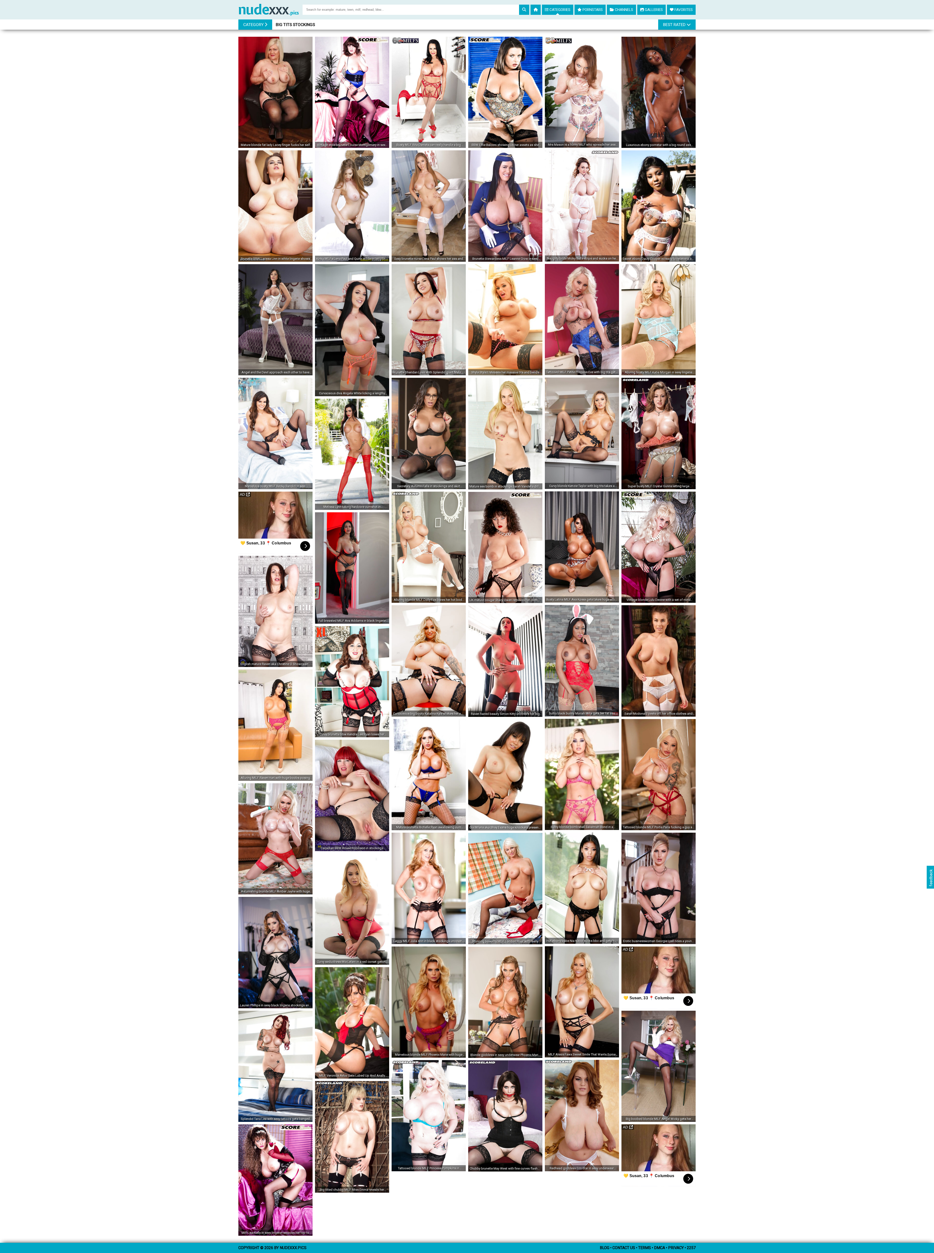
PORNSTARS (592, 10)
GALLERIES (653, 10)
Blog (604, 1247)
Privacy (676, 1247)
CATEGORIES (559, 10)
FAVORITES (683, 10)
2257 (691, 1247)
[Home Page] (270, 8)
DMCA (659, 1247)
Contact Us (623, 1247)
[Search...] (524, 10)
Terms (644, 1247)
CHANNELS (623, 10)
